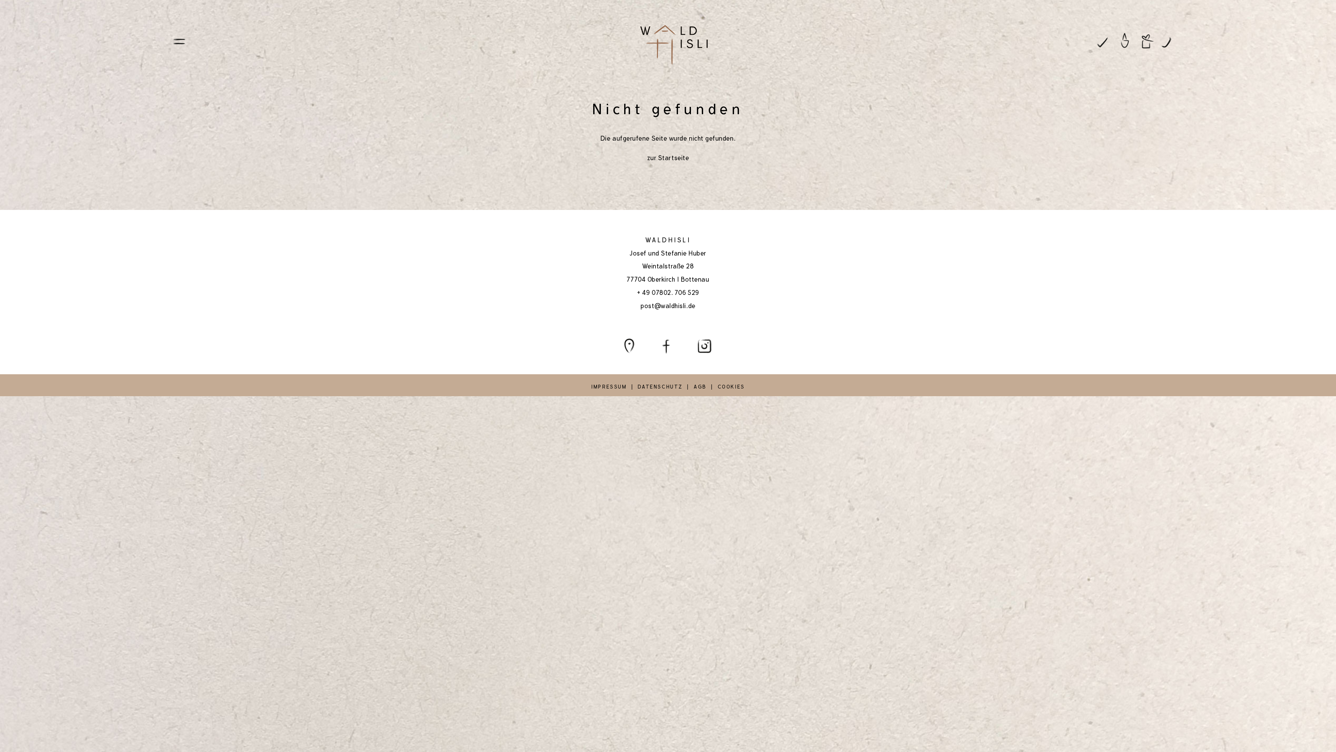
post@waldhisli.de (668, 306)
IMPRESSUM (609, 387)
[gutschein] (1147, 41)
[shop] (1124, 41)
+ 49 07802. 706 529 (668, 293)
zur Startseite (668, 158)
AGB (700, 387)
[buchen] (1102, 41)
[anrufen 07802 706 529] (1170, 41)
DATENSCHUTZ (660, 387)
